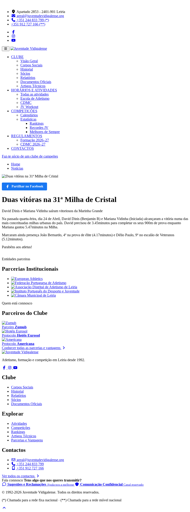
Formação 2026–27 (34, 140)
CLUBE (17, 57)
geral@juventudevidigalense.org (40, 16)
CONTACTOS (22, 148)
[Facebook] (13, 32)
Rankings (37, 123)
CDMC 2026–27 (32, 144)
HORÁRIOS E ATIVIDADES (34, 90)
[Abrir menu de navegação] (6, 48)
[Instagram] (13, 36)
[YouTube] (13, 40)
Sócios (25, 73)
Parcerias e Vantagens (27, 440)
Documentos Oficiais (35, 82)
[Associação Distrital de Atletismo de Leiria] (44, 287)
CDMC (26, 103)
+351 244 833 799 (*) (32, 20)
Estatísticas (28, 119)
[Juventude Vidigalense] (20, 352)
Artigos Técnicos (32, 86)
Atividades (19, 423)
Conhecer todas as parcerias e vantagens (31, 348)
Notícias (17, 168)
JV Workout (29, 107)
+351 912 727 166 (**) (28, 24)
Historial (26, 69)
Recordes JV (39, 128)
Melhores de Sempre (45, 132)
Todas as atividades (34, 94)
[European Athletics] (27, 279)
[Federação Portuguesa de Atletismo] (38, 283)
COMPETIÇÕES (24, 111)
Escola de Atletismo (34, 98)
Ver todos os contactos (18, 476)
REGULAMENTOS (26, 136)
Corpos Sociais (31, 65)
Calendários (29, 115)
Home (15, 164)
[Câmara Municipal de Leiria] (33, 295)
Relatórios (27, 78)
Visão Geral (29, 61)
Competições (20, 428)
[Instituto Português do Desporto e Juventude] (45, 291)
